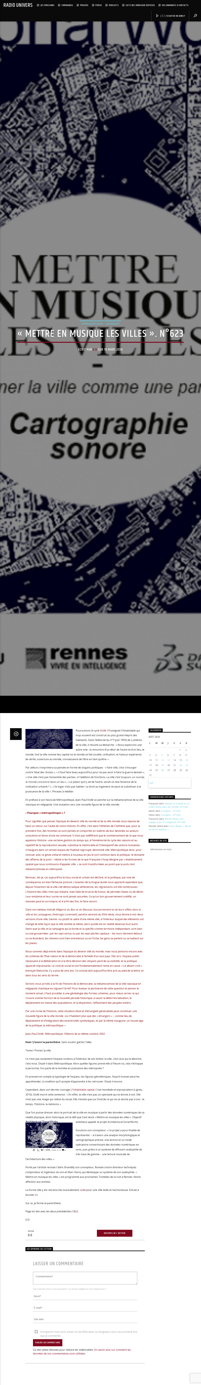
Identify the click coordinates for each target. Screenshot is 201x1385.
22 (180, 814)
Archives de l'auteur (114, 1282)
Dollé (103, 779)
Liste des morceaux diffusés (140, 5)
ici (36, 1244)
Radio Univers (18, 5)
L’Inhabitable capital (82, 1138)
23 (186, 814)
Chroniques (67, 5)
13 (168, 809)
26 (162, 819)
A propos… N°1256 (170, 859)
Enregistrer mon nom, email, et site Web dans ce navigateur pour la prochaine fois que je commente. (88, 1381)
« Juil (151, 831)
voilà (83, 1239)
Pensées (84, 5)
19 (162, 814)
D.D (95, 372)
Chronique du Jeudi (92, 346)
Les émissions (47, 5)
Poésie (98, 5)
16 (186, 809)
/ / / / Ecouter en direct (172, 16)
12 (162, 809)
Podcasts (114, 5)
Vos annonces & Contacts (175, 5)
